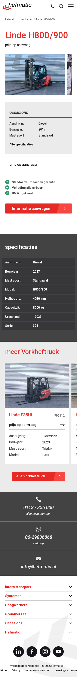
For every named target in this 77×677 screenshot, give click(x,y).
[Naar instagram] (45, 651)
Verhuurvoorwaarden (37, 670)
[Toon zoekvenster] (61, 6)
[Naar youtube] (58, 651)
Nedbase (33, 665)
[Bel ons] (52, 6)
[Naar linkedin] (18, 651)
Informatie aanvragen (31, 208)
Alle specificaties (21, 144)
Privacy (16, 670)
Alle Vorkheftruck (30, 476)
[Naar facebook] (32, 651)
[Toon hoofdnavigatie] (71, 6)
